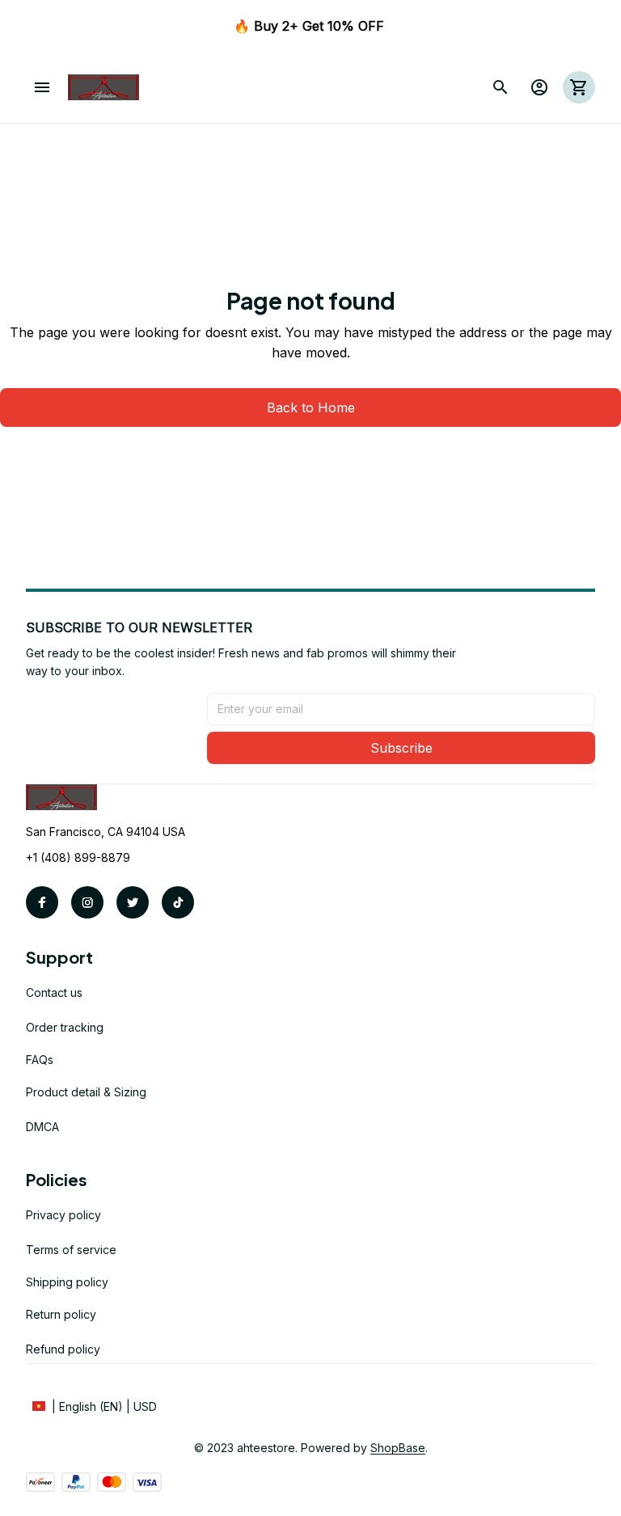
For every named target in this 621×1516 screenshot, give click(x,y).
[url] (397, 1448)
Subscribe (401, 748)
